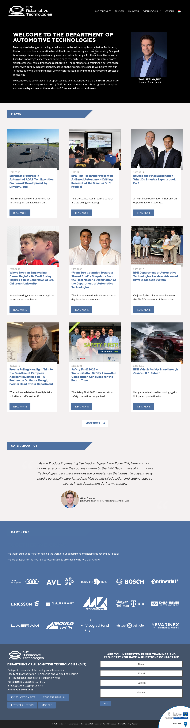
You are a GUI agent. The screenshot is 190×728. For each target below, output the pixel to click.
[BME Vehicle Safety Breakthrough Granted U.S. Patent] (157, 343)
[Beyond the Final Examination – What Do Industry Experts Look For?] (157, 149)
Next (175, 484)
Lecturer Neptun (22, 705)
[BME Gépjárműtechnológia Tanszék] (30, 11)
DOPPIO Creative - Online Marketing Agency (120, 724)
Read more (20, 213)
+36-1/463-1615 (24, 689)
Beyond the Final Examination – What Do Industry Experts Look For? (154, 180)
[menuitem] (103, 11)
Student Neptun (54, 697)
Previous (14, 484)
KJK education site (23, 697)
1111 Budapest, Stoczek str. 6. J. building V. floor (33, 677)
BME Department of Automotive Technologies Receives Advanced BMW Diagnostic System (155, 276)
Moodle (47, 705)
